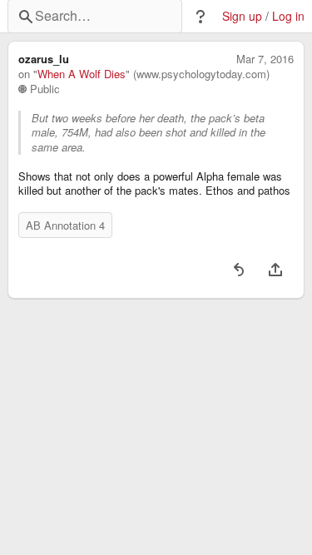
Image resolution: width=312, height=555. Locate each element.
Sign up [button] (242, 16)
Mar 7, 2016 (265, 59)
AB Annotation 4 (65, 225)
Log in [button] (288, 16)
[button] (200, 16)
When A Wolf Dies (81, 74)
